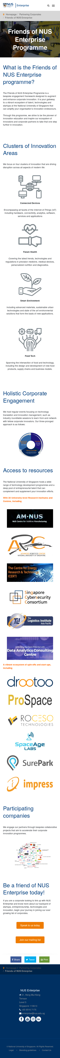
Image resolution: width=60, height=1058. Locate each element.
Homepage (11, 14)
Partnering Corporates (30, 14)
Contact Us (46, 1050)
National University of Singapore (22, 1046)
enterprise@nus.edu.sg (33, 1013)
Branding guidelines (27, 1050)
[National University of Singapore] (8, 5)
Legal (11, 1050)
